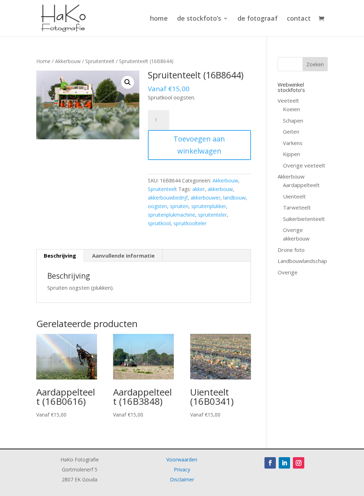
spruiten (179, 206)
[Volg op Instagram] (298, 463)
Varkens (293, 142)
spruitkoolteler (190, 223)
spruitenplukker (208, 206)
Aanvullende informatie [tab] (123, 255)
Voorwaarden (181, 459)
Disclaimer (182, 479)
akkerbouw (220, 189)
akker (198, 189)
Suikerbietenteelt (304, 218)
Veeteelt (288, 100)
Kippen (291, 153)
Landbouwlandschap (302, 260)
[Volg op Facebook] (270, 463)
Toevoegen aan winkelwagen (199, 145)
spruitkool (159, 223)
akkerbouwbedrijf (168, 197)
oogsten (157, 206)
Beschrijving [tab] (60, 255)
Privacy (182, 469)
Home (43, 61)
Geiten (291, 131)
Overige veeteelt (304, 165)
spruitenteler (212, 214)
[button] (127, 82)
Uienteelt (294, 196)
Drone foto (291, 249)
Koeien (291, 109)
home (159, 19)
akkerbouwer (205, 197)
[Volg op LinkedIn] (284, 463)
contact (299, 19)
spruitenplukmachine (171, 214)
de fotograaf (257, 19)
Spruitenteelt (99, 61)
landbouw (234, 197)
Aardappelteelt (301, 184)
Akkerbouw (68, 61)
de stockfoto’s (199, 19)
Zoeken (315, 64)
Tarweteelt (297, 207)
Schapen (293, 120)
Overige (288, 272)
